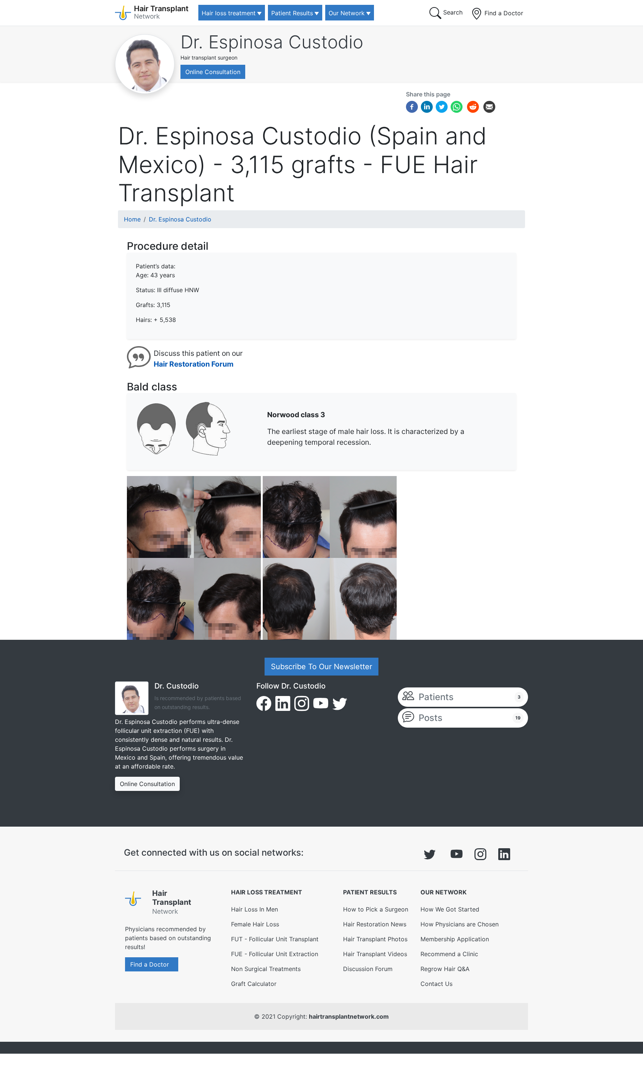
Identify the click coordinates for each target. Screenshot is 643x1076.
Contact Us (436, 983)
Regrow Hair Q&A (445, 969)
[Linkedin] (427, 106)
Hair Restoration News (374, 924)
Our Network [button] (347, 13)
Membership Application (454, 939)
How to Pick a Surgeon (375, 909)
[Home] (135, 904)
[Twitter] (442, 106)
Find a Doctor (503, 13)
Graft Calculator (253, 983)
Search (452, 12)
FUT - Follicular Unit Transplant (275, 939)
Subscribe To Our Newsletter (321, 666)
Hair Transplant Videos (375, 954)
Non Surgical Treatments (266, 969)
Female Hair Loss (255, 924)
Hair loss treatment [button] (229, 13)
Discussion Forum (368, 969)
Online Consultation (212, 72)
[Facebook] (412, 106)
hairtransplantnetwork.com (349, 1016)
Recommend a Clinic (449, 954)
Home (132, 219)
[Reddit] (473, 107)
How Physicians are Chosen (459, 924)
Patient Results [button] (292, 13)
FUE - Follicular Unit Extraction (274, 954)
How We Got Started (449, 909)
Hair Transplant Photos (375, 939)
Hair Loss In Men (254, 909)
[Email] (489, 106)
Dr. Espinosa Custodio (271, 42)
